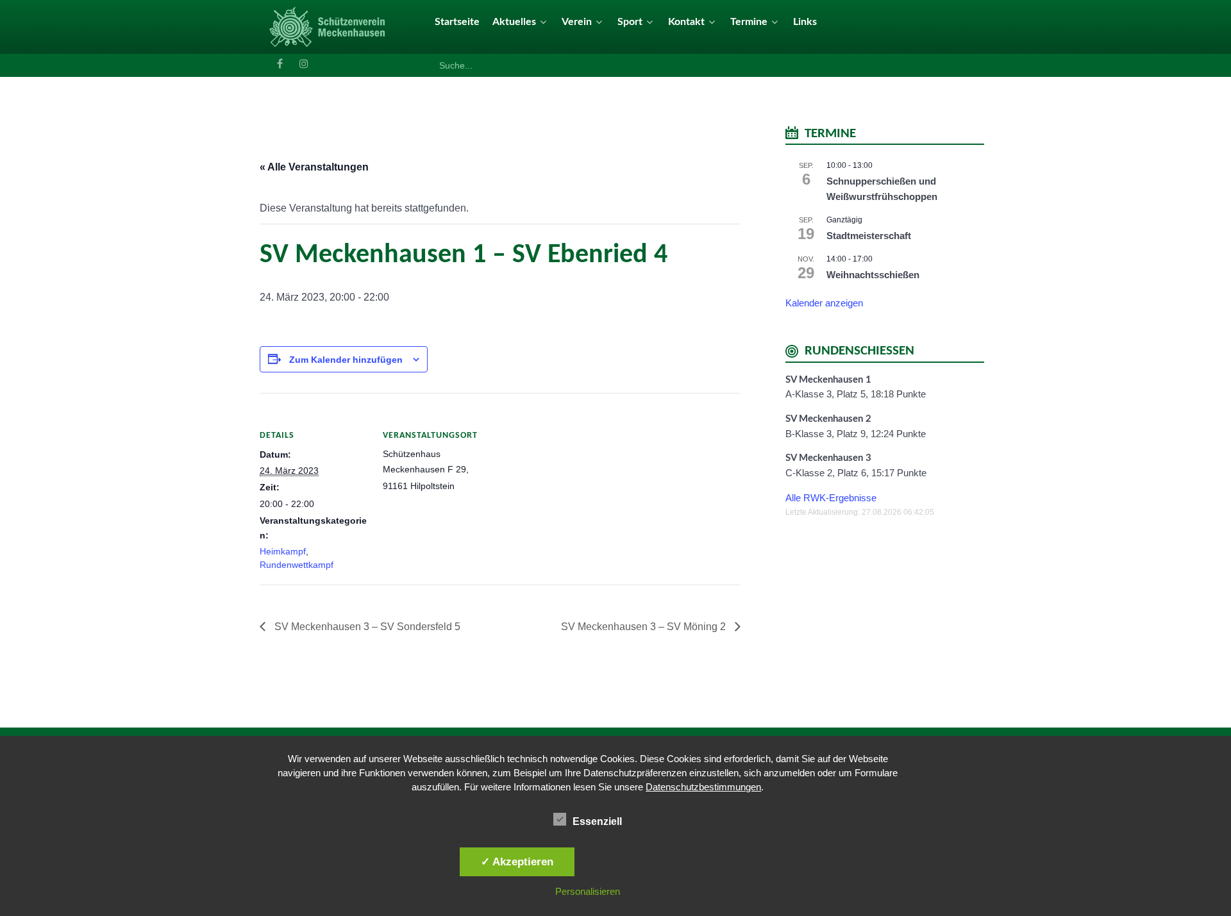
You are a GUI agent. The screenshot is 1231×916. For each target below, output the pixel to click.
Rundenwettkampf (296, 565)
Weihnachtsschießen (872, 274)
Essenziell (597, 821)
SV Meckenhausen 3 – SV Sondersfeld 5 (366, 626)
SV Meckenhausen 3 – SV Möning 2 (644, 626)
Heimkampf (283, 551)
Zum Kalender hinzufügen (346, 359)
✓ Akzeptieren (517, 861)
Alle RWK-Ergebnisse (830, 497)
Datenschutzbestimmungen (703, 786)
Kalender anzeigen (824, 302)
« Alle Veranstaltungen (314, 167)
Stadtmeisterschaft (868, 235)
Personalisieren (587, 891)
